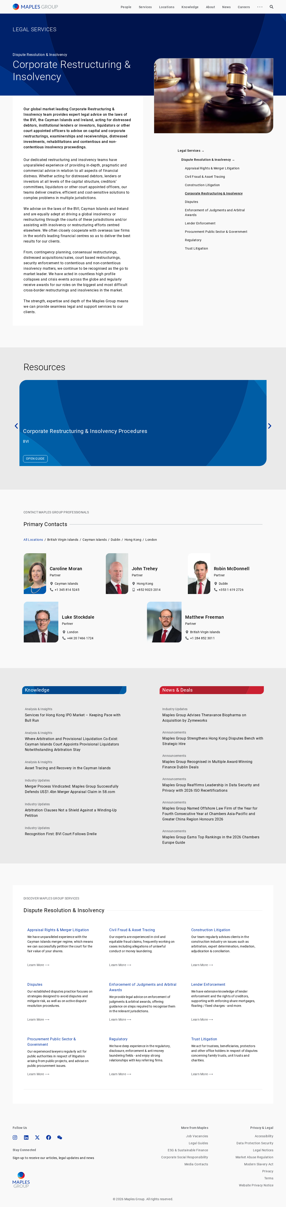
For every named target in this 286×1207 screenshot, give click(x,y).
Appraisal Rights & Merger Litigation (212, 168)
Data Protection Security (254, 1143)
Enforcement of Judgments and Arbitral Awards (215, 212)
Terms (269, 1178)
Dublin (115, 539)
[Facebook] (49, 1137)
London (151, 539)
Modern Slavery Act (258, 1164)
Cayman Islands (95, 539)
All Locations (33, 539)
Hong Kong (133, 539)
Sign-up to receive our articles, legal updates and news (53, 1158)
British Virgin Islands (62, 539)
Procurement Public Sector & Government (216, 231)
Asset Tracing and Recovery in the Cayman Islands (68, 768)
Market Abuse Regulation (255, 1157)
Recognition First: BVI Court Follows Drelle (61, 834)
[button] (16, 426)
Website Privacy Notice (256, 1185)
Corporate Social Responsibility (184, 1157)
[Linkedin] (26, 1137)
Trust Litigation (196, 248)
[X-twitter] (37, 1137)
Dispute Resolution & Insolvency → (208, 159)
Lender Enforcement (200, 223)
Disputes (191, 202)
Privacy (268, 1171)
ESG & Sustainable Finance (188, 1150)
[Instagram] (15, 1137)
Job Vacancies (197, 1136)
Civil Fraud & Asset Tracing (205, 176)
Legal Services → (191, 150)
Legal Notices (263, 1150)
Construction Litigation (202, 185)
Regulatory (193, 240)
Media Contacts (196, 1164)
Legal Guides (198, 1143)
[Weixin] (60, 1137)
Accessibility (264, 1136)
